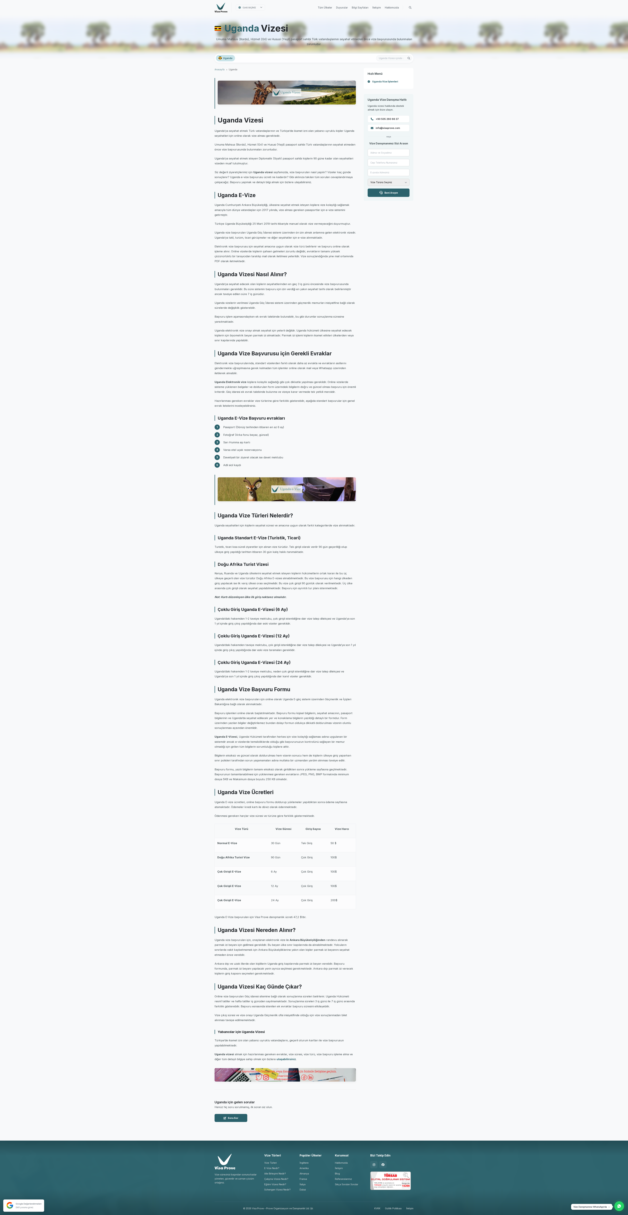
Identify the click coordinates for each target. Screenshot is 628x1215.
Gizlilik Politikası (393, 1208)
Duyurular (342, 7)
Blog (337, 1173)
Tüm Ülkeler (325, 7)
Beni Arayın (391, 192)
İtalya (302, 1184)
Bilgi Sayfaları (360, 7)
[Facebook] (383, 1164)
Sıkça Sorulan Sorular (346, 1184)
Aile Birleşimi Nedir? (275, 1173)
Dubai (303, 1189)
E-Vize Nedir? (271, 1168)
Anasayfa (220, 69)
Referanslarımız (343, 1179)
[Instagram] (373, 1164)
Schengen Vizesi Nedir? (277, 1189)
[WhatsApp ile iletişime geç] (619, 1206)
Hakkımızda (392, 7)
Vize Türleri (270, 1162)
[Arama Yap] (410, 7)
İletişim (376, 7)
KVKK (377, 1208)
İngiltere (304, 1162)
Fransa (303, 1179)
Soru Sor (233, 1118)
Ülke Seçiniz (249, 7)
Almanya (304, 1173)
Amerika (304, 1168)
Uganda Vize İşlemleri (385, 81)
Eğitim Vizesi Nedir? (275, 1184)
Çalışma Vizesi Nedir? (276, 1179)
